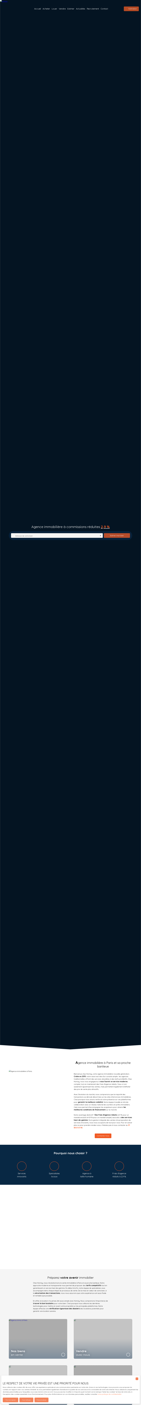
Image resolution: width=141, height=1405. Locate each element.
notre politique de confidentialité (109, 1394)
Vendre (62, 8)
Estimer (70, 8)
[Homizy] (14, 9)
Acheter (46, 8)
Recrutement (93, 8)
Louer (54, 8)
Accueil (37, 8)
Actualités (80, 8)
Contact (104, 8)
